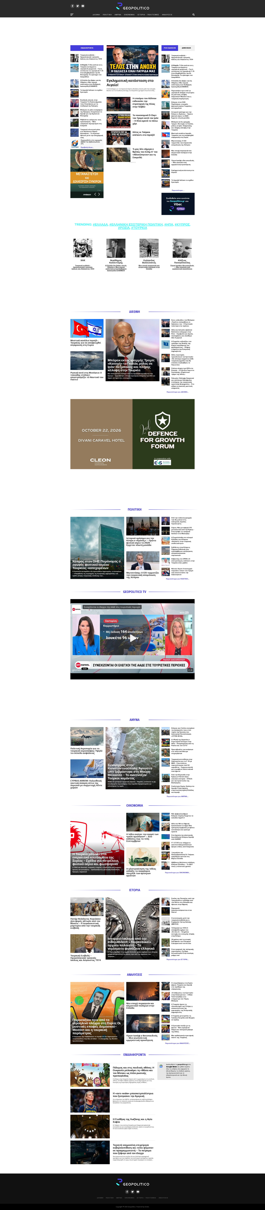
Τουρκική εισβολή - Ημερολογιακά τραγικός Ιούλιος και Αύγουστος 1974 (83, 267)
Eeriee (147, 1207)
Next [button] (99, 194)
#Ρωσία (124, 228)
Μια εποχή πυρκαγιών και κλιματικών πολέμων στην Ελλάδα (149, 267)
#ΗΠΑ (168, 224)
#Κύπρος (182, 224)
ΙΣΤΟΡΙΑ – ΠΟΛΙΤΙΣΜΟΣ (148, 15)
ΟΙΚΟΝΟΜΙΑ (129, 15)
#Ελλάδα (100, 224)
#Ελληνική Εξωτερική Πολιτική (136, 224)
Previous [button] (95, 194)
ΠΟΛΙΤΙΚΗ (107, 15)
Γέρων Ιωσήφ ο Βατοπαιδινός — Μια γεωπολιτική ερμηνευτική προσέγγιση (182, 267)
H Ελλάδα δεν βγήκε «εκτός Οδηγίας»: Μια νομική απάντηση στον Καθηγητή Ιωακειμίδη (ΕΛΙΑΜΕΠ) (116, 268)
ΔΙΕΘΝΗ (96, 15)
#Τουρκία (139, 228)
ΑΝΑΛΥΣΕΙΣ (167, 15)
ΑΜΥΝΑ (118, 15)
